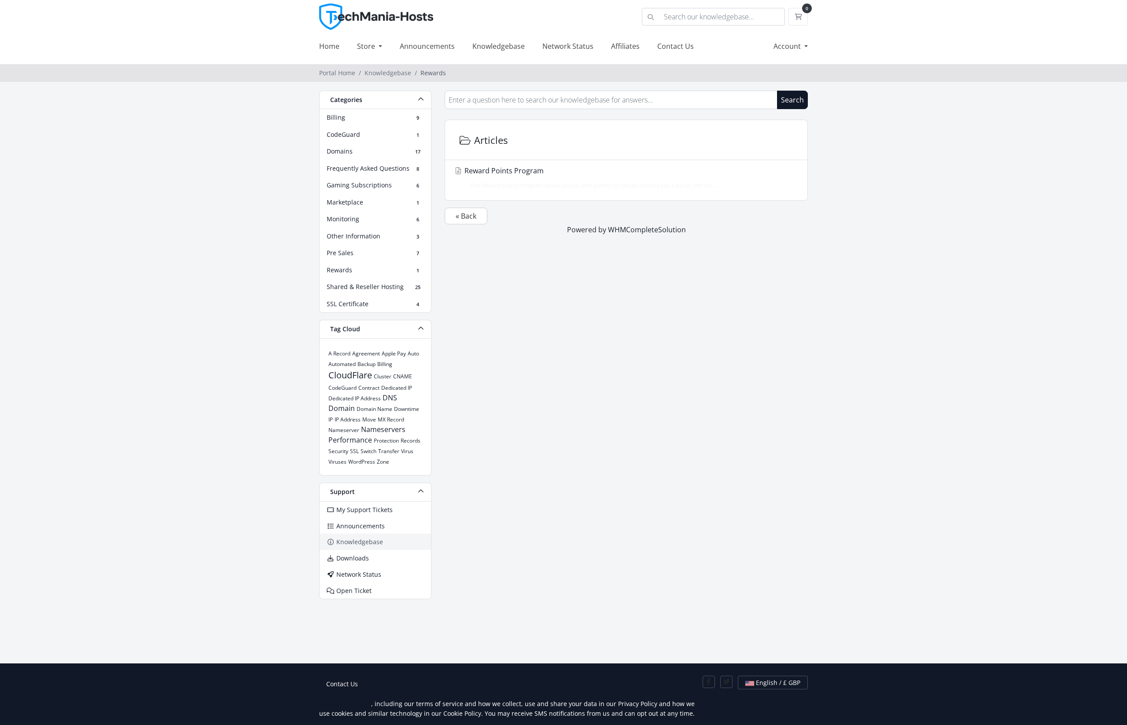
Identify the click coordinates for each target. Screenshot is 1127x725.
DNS (390, 398)
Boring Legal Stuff (345, 703)
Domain (341, 408)
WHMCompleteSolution (647, 229)
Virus (407, 451)
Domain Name (374, 409)
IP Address (348, 419)
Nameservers (383, 429)
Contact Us (675, 46)
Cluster (382, 376)
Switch (368, 451)
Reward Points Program (590, 177)
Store (367, 46)
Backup (366, 364)
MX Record (391, 419)
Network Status (567, 46)
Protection (386, 440)
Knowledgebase (498, 46)
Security (338, 451)
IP (330, 419)
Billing (384, 364)
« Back (466, 216)
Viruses (337, 461)
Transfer (388, 451)
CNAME (402, 376)
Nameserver (343, 430)
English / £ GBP (777, 682)
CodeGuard (342, 388)
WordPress (361, 461)
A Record (339, 353)
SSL (354, 451)
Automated (342, 364)
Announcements (427, 46)
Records (410, 440)
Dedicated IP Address (354, 398)
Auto (413, 353)
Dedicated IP (396, 388)
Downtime (406, 409)
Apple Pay (394, 353)
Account (788, 46)
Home (329, 46)
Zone (383, 461)
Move (369, 419)
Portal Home (337, 73)
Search (792, 100)
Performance (350, 440)
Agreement (366, 353)
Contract (368, 388)
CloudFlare (350, 375)
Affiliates (625, 46)
